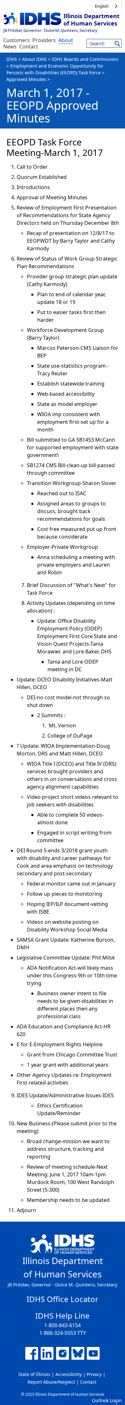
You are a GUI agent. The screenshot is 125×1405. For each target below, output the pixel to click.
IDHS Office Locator (62, 1299)
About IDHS (34, 59)
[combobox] (106, 6)
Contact (28, 46)
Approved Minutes (26, 79)
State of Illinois (34, 1374)
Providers (44, 40)
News (10, 46)
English (102, 6)
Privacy (94, 1374)
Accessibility (68, 1374)
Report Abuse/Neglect (51, 1382)
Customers (16, 40)
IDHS (11, 59)
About (65, 40)
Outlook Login (107, 1400)
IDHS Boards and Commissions (85, 59)
